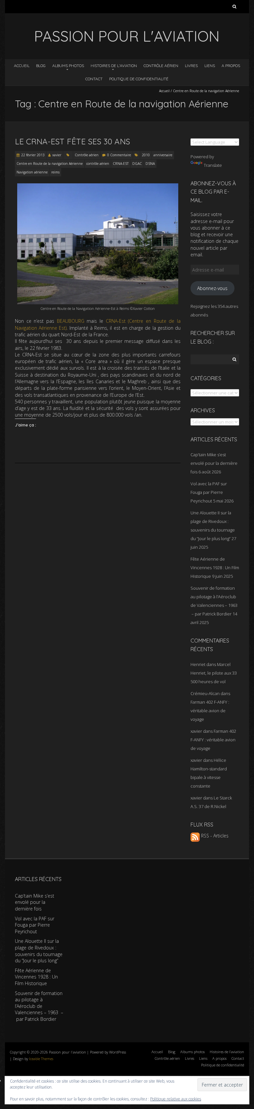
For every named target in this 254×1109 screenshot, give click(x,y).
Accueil (21, 65)
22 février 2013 (33, 155)
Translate (213, 165)
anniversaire (162, 155)
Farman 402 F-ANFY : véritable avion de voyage (209, 710)
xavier (56, 155)
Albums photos (68, 65)
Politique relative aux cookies (175, 1099)
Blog (41, 65)
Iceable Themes (41, 1058)
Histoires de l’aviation (114, 65)
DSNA (150, 163)
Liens (209, 65)
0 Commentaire (119, 155)
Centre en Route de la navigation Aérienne (50, 163)
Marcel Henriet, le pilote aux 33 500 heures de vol (213, 672)
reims (55, 172)
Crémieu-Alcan (205, 693)
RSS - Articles (214, 835)
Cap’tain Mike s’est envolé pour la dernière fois (213, 463)
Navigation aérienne (32, 172)
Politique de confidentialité (138, 78)
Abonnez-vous (212, 288)
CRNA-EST (121, 163)
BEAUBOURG (70, 321)
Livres (191, 65)
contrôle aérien (97, 163)
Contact (94, 78)
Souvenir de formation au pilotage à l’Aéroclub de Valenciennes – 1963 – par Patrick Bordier (39, 1006)
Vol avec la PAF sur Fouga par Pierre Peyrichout (208, 492)
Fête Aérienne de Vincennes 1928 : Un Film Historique (214, 567)
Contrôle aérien (161, 65)
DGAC (137, 163)
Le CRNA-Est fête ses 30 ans (72, 141)
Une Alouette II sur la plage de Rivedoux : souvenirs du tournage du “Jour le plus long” (39, 951)
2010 (146, 155)
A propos (231, 65)
